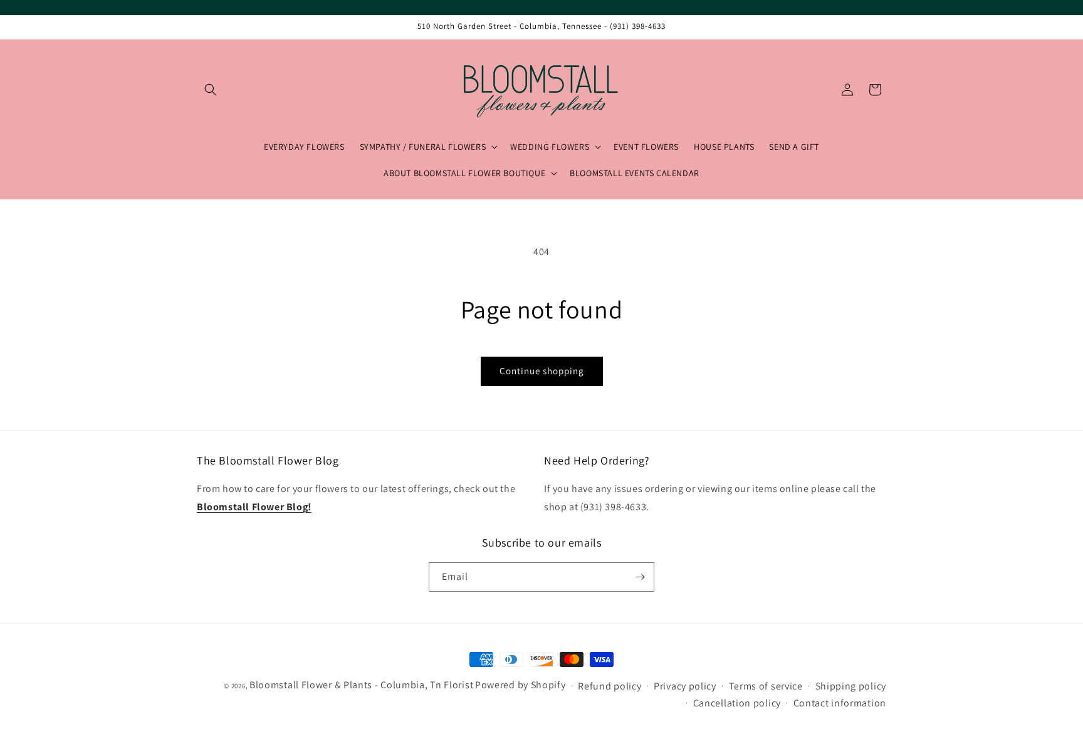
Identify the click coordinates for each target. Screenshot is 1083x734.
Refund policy (609, 686)
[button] (210, 89)
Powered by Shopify (520, 684)
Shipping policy (851, 686)
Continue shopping (542, 371)
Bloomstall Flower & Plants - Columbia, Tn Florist (361, 684)
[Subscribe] (640, 577)
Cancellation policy (737, 703)
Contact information (839, 703)
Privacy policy (685, 686)
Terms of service (766, 686)
